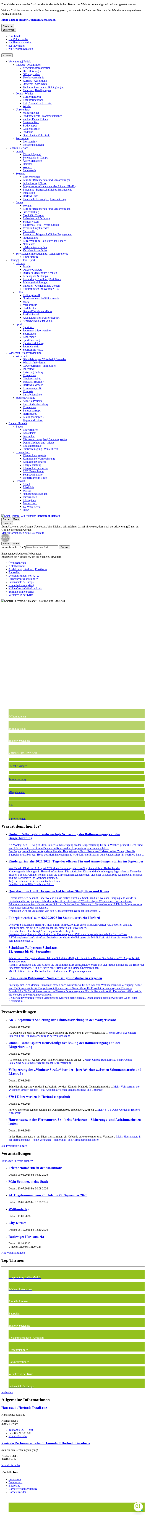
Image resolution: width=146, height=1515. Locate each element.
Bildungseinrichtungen (35, 282)
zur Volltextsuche (18, 39)
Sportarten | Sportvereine (37, 330)
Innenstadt (28, 368)
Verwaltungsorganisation (37, 67)
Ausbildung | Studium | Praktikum (42, 279)
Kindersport (29, 336)
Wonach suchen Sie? (13, 547)
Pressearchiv (30, 141)
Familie (20, 151)
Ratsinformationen (33, 99)
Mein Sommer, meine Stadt (28, 1181)
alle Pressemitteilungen (14, 1145)
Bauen (19, 426)
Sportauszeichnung (33, 343)
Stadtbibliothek (31, 314)
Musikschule (30, 304)
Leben (19, 202)
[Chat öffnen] (138, 1507)
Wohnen (27, 167)
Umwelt (20, 480)
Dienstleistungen (32, 71)
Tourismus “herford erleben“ (17, 1160)
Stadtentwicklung (25, 397)
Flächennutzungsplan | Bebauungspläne (45, 439)
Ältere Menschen (32, 160)
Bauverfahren (30, 429)
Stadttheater (29, 308)
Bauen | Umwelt (18, 423)
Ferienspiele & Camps (35, 157)
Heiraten (27, 163)
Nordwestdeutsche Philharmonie (41, 298)
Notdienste (29, 244)
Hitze (26, 509)
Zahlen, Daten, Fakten (35, 119)
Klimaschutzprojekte (34, 455)
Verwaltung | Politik (20, 61)
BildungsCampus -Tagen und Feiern (33, 418)
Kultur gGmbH (31, 295)
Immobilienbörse (32, 394)
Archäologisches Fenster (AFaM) (41, 317)
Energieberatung (32, 464)
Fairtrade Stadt (31, 122)
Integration (29, 192)
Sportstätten (29, 333)
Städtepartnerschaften (35, 247)
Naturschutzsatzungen (35, 493)
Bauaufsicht (29, 432)
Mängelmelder (31, 112)
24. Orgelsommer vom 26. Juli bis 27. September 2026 (48, 1195)
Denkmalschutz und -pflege (38, 442)
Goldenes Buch (31, 128)
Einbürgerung (30, 256)
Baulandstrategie (32, 445)
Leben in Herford (18, 147)
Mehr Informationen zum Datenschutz (22, 532)
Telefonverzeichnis (33, 77)
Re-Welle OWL (32, 506)
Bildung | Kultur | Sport (22, 260)
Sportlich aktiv (31, 346)
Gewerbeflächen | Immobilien (39, 365)
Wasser (27, 490)
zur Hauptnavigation (20, 42)
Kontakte (28, 391)
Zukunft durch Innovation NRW (41, 288)
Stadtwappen (30, 125)
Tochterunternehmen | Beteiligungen (43, 87)
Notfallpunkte (30, 237)
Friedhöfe (28, 487)
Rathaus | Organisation (28, 64)
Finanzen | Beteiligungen (37, 90)
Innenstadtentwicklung (35, 404)
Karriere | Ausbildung (35, 80)
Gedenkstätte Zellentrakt (36, 135)
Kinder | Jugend (32, 154)
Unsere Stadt (23, 109)
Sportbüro (28, 327)
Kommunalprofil (32, 388)
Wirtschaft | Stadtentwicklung (25, 352)
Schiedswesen (31, 221)
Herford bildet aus (33, 384)
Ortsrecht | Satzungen (35, 83)
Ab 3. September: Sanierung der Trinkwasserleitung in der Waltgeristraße (62, 1020)
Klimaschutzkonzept (34, 461)
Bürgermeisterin (32, 96)
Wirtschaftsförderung (34, 362)
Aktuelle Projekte (32, 400)
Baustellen (29, 436)
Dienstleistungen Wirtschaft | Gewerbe (44, 359)
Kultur (19, 292)
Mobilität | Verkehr (33, 215)
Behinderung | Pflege (34, 183)
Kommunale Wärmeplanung (39, 458)
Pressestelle (22, 138)
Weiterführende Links (35, 477)
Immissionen (30, 496)
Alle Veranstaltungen (13, 1252)
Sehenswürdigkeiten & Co (38, 320)
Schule (26, 266)
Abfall (26, 484)
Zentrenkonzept (31, 410)
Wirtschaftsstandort (33, 381)
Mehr (70, 1061)
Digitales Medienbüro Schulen (40, 272)
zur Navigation (17, 45)
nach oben (7, 1392)
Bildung (20, 263)
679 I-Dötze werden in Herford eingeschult (39, 1097)
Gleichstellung (31, 211)
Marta (26, 301)
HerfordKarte (30, 195)
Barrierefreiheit (31, 176)
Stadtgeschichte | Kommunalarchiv (42, 115)
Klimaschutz (23, 452)
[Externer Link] (77, 1504)
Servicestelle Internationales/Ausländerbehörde (42, 253)
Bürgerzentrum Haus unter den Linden (44, 240)
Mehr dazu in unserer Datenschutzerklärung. (28, 19)
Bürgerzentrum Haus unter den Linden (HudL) (49, 186)
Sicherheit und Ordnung (36, 218)
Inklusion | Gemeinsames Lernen (41, 285)
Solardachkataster (33, 474)
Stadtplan (28, 131)
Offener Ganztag (32, 269)
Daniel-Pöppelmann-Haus (37, 311)
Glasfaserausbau (32, 378)
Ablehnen (7, 26)
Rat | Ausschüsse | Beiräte (37, 103)
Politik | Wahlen (24, 93)
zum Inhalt (14, 36)
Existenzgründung (33, 372)
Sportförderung (31, 340)
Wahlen (27, 106)
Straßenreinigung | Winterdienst (40, 448)
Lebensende (29, 170)
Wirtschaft (21, 356)
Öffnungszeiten (31, 74)
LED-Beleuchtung (33, 471)
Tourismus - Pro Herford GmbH (41, 224)
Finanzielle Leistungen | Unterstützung (44, 199)
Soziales (20, 173)
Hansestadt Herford (24, 1408)
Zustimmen (8, 29)
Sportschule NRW (33, 349)
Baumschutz (30, 503)
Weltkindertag (19, 1209)
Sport (19, 324)
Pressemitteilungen (33, 144)
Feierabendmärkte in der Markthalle (35, 1168)
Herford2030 (30, 413)
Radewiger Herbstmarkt (26, 1237)
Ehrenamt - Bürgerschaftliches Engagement (47, 189)
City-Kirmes (17, 1223)
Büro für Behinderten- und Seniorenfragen (47, 179)
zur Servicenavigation (21, 48)
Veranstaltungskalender (36, 227)
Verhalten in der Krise (35, 250)
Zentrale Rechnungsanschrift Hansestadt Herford (45, 1443)
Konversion (29, 375)
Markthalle (29, 231)
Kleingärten (29, 500)
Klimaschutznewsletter (35, 468)
